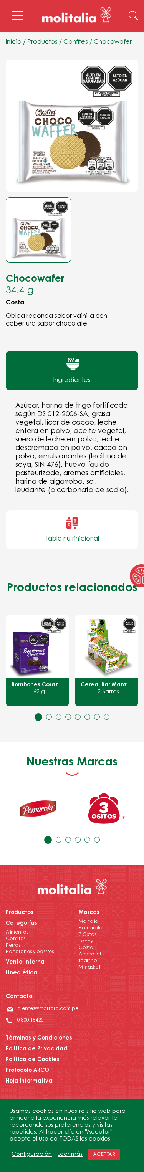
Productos (42, 42)
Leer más (70, 1154)
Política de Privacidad (36, 1049)
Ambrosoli (90, 954)
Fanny (86, 941)
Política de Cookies (33, 1060)
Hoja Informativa (29, 1081)
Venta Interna (25, 962)
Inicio (14, 42)
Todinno (88, 961)
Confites (75, 42)
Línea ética (21, 973)
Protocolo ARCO (27, 1070)
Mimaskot (90, 967)
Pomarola (91, 928)
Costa (86, 948)
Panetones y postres (30, 952)
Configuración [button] (32, 1154)
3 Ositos (87, 934)
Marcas (89, 913)
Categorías (21, 923)
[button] (38, 716)
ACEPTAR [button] (104, 1154)
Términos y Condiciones (39, 1038)
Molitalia (88, 921)
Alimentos (17, 932)
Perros (13, 945)
